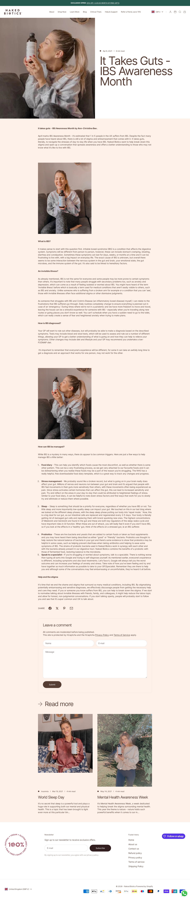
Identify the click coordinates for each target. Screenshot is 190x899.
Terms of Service (122, 635)
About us (132, 844)
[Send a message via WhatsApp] (184, 893)
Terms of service (136, 862)
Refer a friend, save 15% (131, 12)
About (51, 12)
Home (131, 840)
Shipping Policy (135, 866)
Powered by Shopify (144, 886)
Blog (85, 12)
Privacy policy (135, 857)
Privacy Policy (102, 635)
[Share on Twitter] (57, 608)
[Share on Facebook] (50, 608)
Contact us (133, 848)
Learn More (74, 12)
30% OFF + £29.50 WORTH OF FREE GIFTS (103, 3)
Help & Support (111, 12)
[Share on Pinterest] (64, 608)
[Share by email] (71, 608)
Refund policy (135, 853)
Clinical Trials (95, 12)
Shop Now (62, 12)
